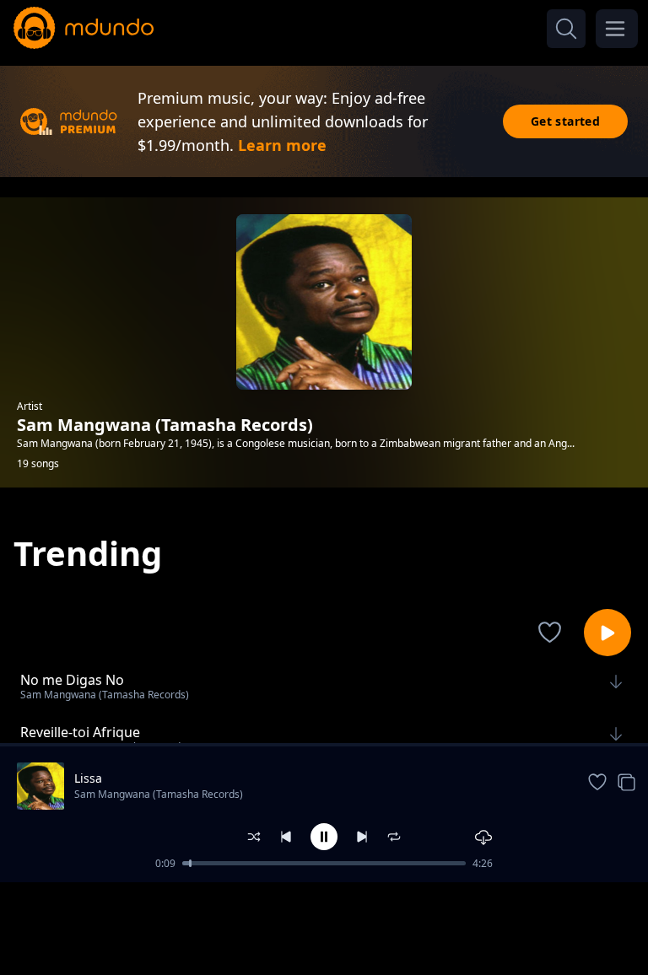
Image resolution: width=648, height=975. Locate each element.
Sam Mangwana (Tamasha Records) (158, 794)
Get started (565, 121)
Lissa (88, 778)
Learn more (282, 145)
